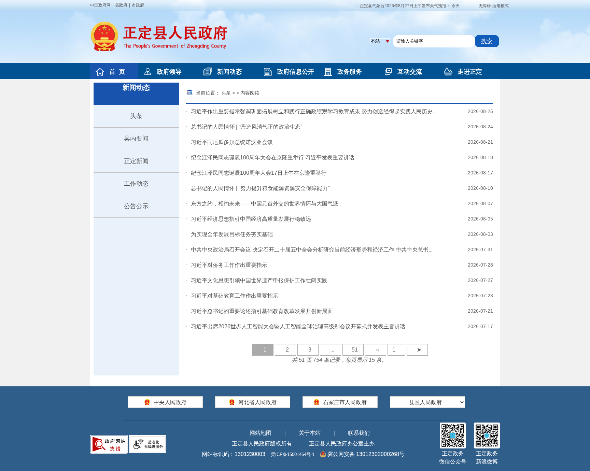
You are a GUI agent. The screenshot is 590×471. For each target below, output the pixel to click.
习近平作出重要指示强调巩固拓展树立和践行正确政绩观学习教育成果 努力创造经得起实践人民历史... (314, 111)
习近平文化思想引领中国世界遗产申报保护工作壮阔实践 (259, 280)
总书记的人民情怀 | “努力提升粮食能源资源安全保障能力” (260, 188)
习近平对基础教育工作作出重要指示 (234, 296)
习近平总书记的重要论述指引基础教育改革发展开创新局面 (262, 311)
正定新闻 (136, 161)
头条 (136, 116)
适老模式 (500, 5)
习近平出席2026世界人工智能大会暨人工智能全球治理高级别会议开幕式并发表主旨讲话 (298, 326)
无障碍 (485, 5)
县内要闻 (136, 138)
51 (355, 350)
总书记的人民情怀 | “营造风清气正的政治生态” (246, 127)
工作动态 (136, 183)
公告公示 (136, 206)
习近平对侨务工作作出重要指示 (229, 265)
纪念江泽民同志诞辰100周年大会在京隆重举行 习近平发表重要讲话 (272, 157)
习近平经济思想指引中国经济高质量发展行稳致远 (251, 219)
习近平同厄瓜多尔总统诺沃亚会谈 (232, 142)
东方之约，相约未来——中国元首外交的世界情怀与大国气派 (264, 203)
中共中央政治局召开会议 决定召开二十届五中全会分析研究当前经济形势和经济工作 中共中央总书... (312, 250)
